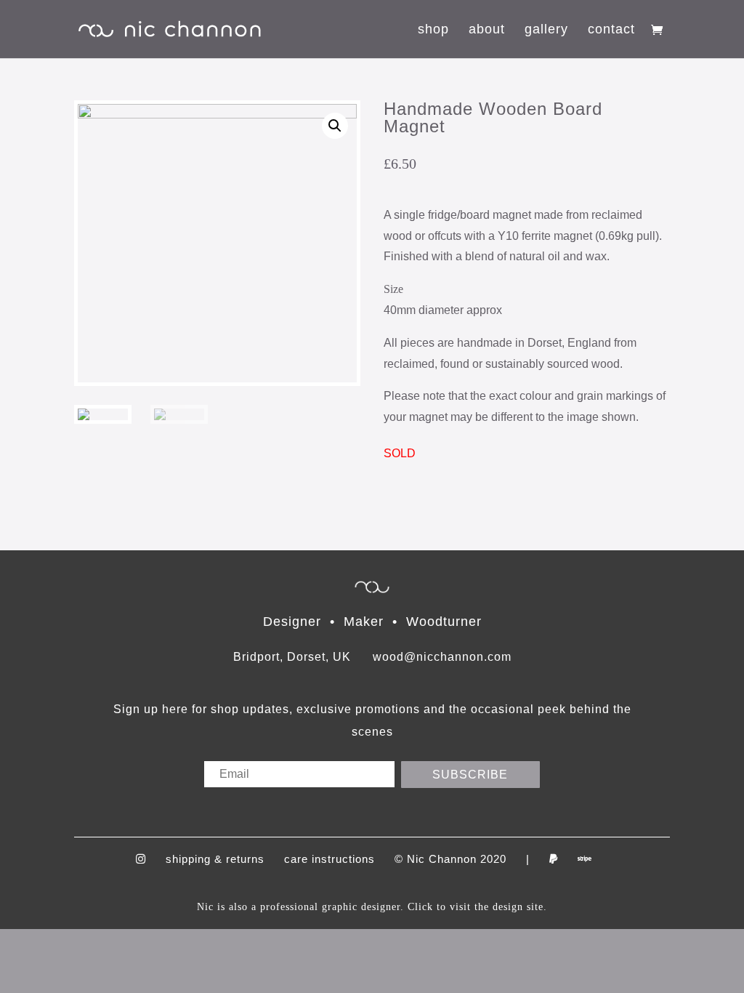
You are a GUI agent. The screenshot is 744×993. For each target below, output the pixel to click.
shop (433, 30)
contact (611, 30)
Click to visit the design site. (477, 906)
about (487, 30)
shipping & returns (215, 859)
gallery (546, 30)
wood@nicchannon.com (442, 657)
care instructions (329, 859)
